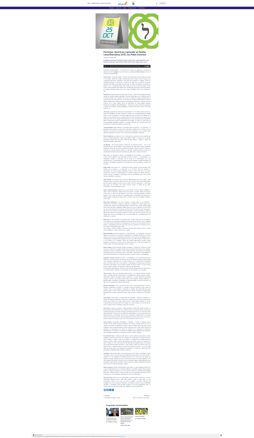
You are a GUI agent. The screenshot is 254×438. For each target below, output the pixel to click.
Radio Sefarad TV (132, 7)
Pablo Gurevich (119, 62)
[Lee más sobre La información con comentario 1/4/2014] (112, 412)
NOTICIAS (114, 421)
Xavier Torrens (143, 62)
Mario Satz (112, 62)
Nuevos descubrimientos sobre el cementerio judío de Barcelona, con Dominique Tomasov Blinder (127, 420)
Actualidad (111, 7)
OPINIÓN (143, 418)
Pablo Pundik (127, 62)
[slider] (148, 66)
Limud (115, 72)
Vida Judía (118, 7)
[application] (127, 66)
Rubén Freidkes (135, 62)
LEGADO (122, 425)
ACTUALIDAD (109, 421)
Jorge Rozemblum (140, 60)
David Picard (113, 60)
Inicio (89, 3)
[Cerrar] (221, 435)
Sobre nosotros (95, 3)
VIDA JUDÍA (127, 425)
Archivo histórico (106, 3)
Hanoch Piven (131, 60)
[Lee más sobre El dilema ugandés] (141, 411)
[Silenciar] (145, 66)
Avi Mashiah (107, 60)
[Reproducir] (105, 66)
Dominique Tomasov (122, 60)
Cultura (124, 7)
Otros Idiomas (141, 7)
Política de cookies (122, 436)
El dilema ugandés (139, 416)
